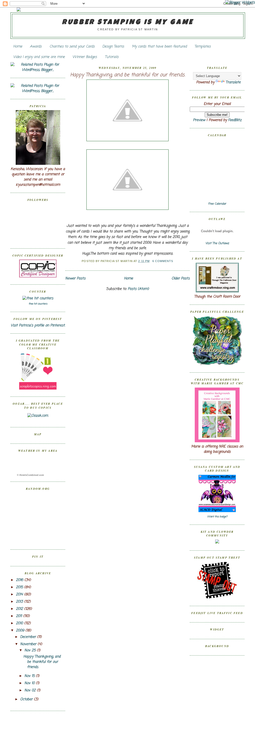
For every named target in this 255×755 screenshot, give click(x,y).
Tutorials (112, 57)
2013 (20, 601)
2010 (20, 623)
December (28, 637)
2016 (20, 580)
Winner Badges (84, 57)
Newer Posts (75, 278)
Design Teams (113, 46)
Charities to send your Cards (72, 46)
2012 (20, 609)
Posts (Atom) (138, 289)
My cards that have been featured (159, 46)
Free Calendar (217, 204)
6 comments (162, 261)
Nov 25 (30, 650)
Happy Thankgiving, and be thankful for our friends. (42, 662)
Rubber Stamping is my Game (127, 22)
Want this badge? (217, 517)
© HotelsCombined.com (30, 475)
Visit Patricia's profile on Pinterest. (38, 325)
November (29, 644)
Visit (217, 243)
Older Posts (181, 278)
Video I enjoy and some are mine (39, 57)
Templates (202, 46)
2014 (20, 594)
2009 (20, 630)
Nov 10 (30, 683)
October (27, 699)
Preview (199, 120)
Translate (233, 82)
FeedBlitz (235, 120)
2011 (19, 616)
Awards (36, 46)
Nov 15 (30, 676)
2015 (20, 587)
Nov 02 (30, 690)
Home (17, 46)
